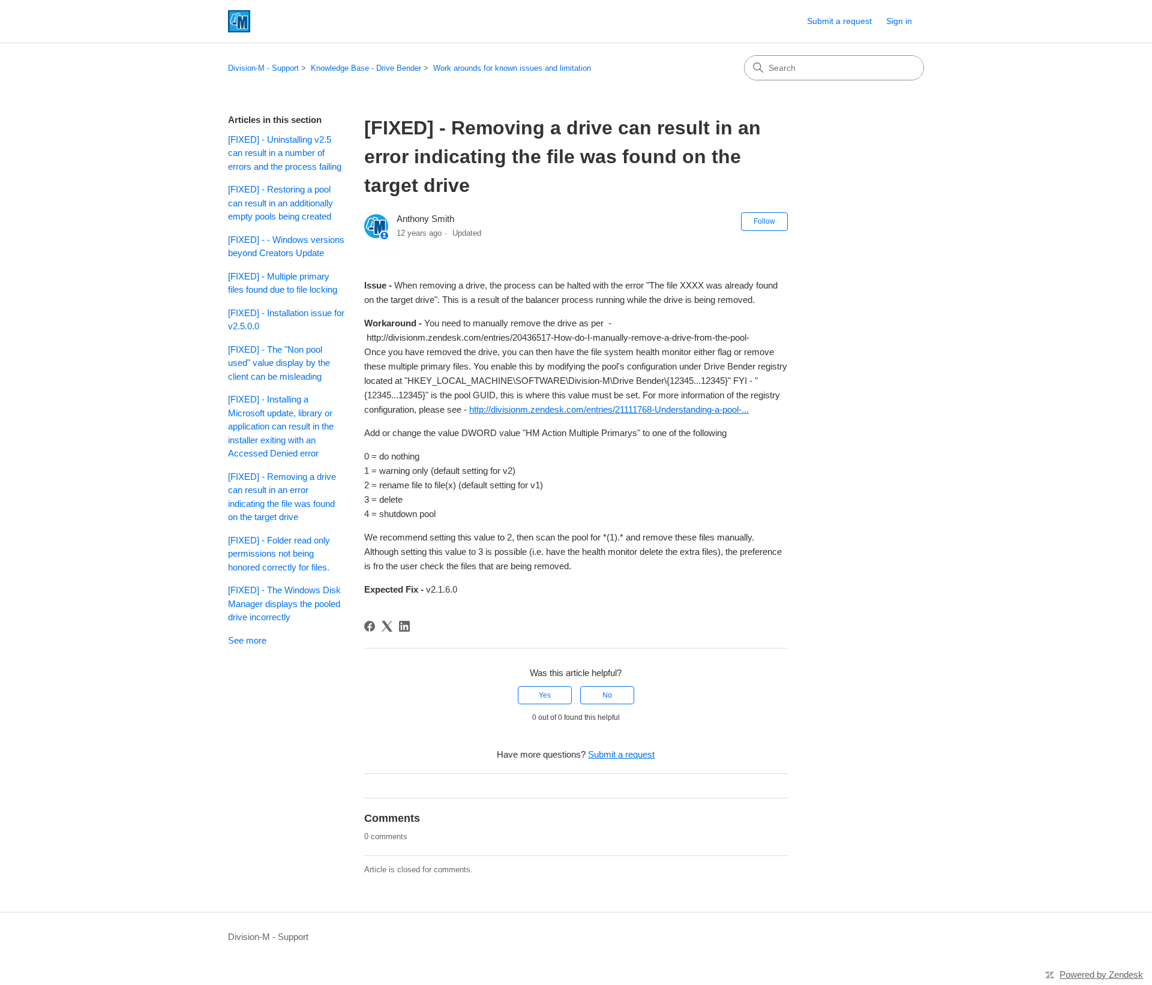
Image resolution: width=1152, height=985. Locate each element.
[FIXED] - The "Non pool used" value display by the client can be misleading (279, 363)
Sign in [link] (899, 21)
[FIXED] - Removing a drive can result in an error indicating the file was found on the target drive (282, 497)
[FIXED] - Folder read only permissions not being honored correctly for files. (279, 553)
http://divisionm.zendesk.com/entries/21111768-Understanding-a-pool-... (609, 409)
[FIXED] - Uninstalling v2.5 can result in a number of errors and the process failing (284, 153)
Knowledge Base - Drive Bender (366, 68)
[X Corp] (387, 626)
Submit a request (839, 21)
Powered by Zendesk (1101, 974)
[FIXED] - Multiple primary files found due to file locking (282, 283)
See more (247, 640)
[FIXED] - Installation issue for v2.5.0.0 (286, 320)
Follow (764, 221)
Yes (545, 695)
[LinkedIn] (404, 626)
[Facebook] (369, 626)
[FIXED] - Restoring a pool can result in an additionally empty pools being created (280, 202)
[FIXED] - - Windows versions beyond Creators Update (286, 247)
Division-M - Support (263, 68)
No (607, 695)
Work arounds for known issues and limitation (512, 68)
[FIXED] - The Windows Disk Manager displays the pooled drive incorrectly (284, 603)
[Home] (239, 21)
